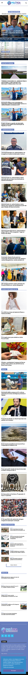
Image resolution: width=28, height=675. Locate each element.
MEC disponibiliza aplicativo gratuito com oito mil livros (16, 559)
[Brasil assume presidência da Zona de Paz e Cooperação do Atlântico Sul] (14, 432)
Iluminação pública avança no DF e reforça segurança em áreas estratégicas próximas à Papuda (13, 394)
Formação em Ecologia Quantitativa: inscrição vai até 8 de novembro (9, 614)
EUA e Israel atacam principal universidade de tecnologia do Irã (17, 530)
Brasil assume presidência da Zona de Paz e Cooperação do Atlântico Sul (13, 444)
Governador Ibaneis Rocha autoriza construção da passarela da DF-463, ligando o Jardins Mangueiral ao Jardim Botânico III (13, 258)
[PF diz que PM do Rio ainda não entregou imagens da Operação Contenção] (14, 508)
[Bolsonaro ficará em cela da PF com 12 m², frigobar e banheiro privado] (23, 588)
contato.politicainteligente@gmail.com (15, 653)
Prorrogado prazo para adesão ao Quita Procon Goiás (12, 338)
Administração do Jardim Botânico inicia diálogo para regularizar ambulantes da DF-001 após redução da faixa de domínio (14, 205)
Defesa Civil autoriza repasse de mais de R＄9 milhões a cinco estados (10, 578)
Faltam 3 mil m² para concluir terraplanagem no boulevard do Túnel (9, 596)
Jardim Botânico (4, 79)
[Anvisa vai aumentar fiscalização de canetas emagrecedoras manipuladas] (5, 537)
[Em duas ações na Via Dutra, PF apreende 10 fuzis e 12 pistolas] (14, 483)
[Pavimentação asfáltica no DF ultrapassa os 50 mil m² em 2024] (23, 606)
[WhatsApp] (12, 635)
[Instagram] (5, 635)
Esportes (12, 542)
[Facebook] (2, 635)
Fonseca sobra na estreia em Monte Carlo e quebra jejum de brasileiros (17, 545)
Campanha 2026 (5, 51)
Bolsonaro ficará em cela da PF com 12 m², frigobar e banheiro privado (9, 587)
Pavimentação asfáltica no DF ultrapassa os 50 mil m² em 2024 (10, 605)
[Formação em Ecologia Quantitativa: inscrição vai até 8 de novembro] (23, 615)
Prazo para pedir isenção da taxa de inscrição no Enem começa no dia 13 (13, 469)
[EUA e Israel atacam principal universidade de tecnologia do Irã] (5, 529)
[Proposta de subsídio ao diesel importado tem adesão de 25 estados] (14, 407)
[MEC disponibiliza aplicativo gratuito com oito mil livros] (5, 559)
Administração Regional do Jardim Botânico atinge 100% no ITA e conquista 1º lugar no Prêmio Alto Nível (13, 232)
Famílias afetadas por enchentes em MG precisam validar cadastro (17, 552)
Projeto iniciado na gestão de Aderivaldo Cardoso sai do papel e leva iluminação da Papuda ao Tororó (12, 124)
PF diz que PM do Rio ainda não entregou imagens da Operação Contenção (12, 519)
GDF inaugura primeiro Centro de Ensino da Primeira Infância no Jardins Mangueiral (12, 284)
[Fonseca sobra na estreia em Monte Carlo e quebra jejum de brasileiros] (5, 544)
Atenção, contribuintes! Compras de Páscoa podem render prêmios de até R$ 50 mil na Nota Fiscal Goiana (13, 364)
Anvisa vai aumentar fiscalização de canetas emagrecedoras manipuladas (17, 537)
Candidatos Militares (7, 29)
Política (2, 442)
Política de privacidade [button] (8, 667)
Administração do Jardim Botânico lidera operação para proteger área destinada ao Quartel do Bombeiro (12, 179)
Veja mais (13, 565)
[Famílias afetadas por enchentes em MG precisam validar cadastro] (5, 552)
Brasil (2, 492)
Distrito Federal (4, 594)
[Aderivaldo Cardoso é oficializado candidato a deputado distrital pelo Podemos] (14, 26)
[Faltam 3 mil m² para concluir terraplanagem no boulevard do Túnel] (23, 597)
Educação (3, 467)
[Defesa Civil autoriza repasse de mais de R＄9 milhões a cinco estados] (23, 579)
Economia (3, 417)
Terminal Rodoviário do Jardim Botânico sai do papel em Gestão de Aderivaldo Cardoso (13, 153)
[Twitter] (9, 635)
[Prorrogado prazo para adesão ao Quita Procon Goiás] (14, 326)
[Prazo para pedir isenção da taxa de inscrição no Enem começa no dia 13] (14, 458)
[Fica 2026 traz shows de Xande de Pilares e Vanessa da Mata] (14, 301)
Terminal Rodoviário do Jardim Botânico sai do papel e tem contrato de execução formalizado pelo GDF (14, 82)
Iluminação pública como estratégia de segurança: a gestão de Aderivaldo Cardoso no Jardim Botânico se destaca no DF (14, 104)
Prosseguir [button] (13, 670)
